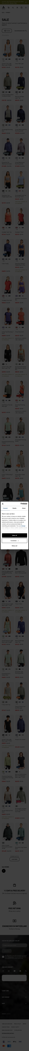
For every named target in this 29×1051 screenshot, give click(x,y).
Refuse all (14, 545)
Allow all (14, 535)
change (23, 525)
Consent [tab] (5, 508)
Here (8, 529)
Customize (14, 540)
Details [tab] (14, 508)
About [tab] (23, 508)
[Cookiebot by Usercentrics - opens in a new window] (20, 504)
